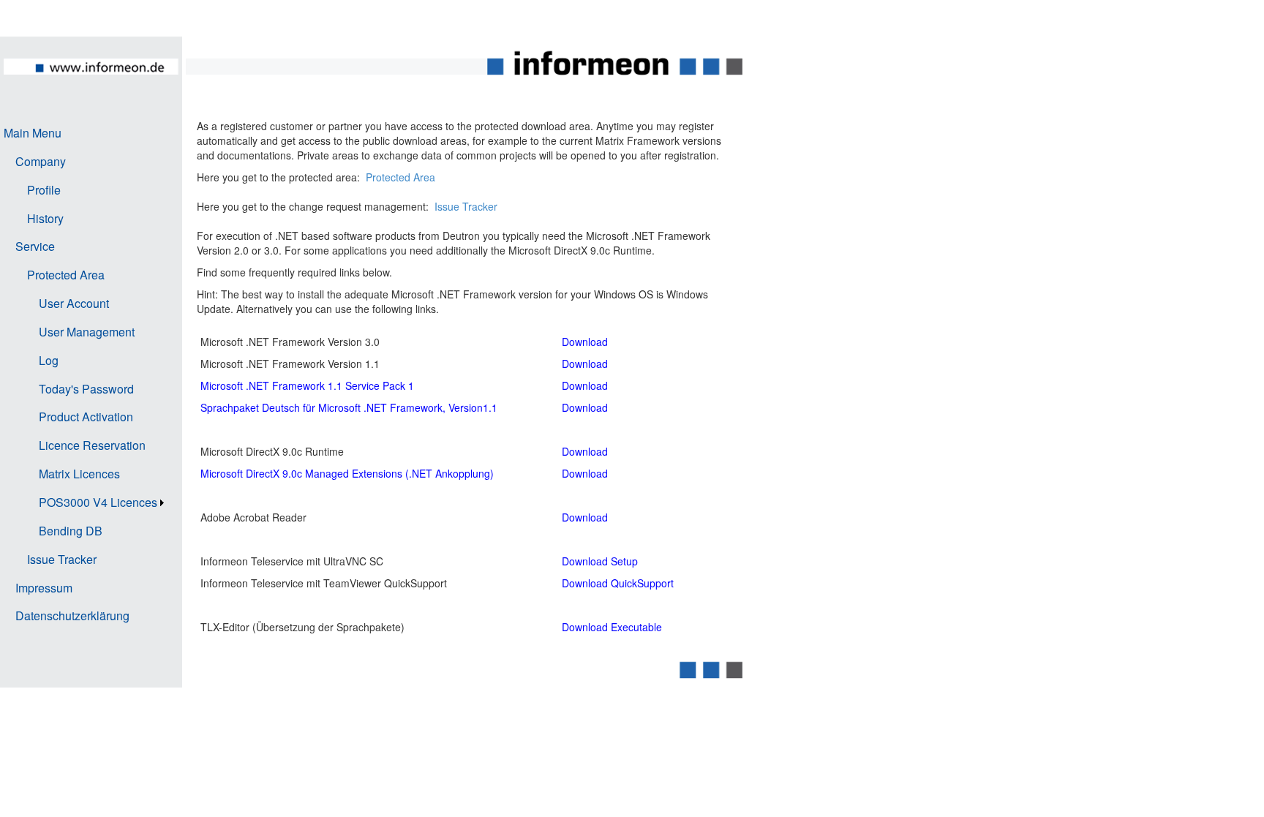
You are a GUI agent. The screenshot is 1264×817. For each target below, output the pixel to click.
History (45, 218)
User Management (87, 331)
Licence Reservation (92, 445)
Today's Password (86, 388)
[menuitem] (86, 133)
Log (49, 360)
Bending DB (70, 530)
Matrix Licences (79, 473)
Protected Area (66, 274)
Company (40, 161)
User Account (74, 303)
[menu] (86, 375)
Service (35, 246)
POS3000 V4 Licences (98, 502)
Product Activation (86, 416)
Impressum (43, 587)
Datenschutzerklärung (72, 615)
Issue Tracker (62, 559)
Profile (44, 189)
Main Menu (32, 132)
